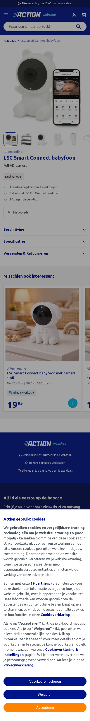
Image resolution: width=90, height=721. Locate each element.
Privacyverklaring (18, 665)
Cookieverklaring (55, 615)
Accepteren (45, 707)
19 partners (40, 583)
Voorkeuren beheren (45, 681)
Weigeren (45, 694)
